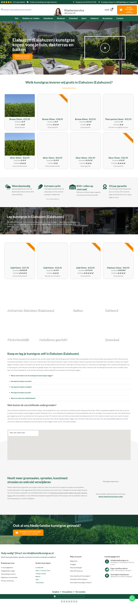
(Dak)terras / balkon (31, 18)
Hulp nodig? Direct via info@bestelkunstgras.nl (27, 553)
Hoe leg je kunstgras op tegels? (21, 387)
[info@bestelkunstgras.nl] (107, 562)
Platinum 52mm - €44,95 (118, 268)
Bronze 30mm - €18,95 (52, 119)
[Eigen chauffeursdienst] (107, 570)
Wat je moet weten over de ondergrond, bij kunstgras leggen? (32, 376)
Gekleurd (94, 18)
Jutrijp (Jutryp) (41, 573)
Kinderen (61, 18)
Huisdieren (48, 18)
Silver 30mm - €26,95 (19, 158)
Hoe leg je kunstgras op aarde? (21, 381)
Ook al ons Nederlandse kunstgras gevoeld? (47, 525)
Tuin (16, 18)
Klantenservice (74, 11)
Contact (119, 18)
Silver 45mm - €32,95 (118, 158)
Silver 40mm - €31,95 (85, 158)
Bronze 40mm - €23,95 (85, 119)
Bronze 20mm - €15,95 (19, 119)
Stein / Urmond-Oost (43, 570)
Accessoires (107, 18)
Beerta (38, 576)
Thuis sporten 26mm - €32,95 (118, 119)
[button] (105, 48)
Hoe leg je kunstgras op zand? (21, 392)
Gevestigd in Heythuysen (120, 574)
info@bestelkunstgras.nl (119, 560)
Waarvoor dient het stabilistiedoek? (23, 398)
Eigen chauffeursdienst (119, 568)
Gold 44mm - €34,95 (52, 268)
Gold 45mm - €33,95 (85, 268)
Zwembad (73, 18)
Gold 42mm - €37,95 (20, 268)
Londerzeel (39, 567)
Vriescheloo (40, 582)
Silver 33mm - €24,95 (52, 158)
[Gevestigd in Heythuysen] (107, 576)
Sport (84, 18)
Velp (37, 579)
